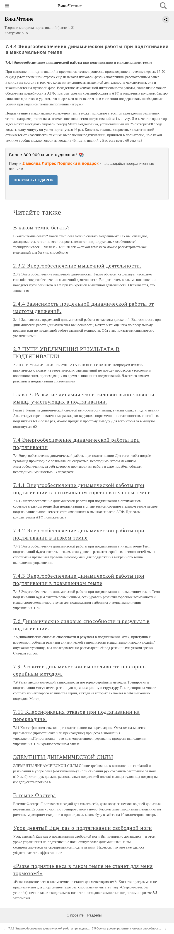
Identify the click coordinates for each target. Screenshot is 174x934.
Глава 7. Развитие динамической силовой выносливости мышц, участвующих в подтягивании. (84, 398)
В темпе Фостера (34, 795)
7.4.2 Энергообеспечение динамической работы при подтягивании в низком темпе (78, 534)
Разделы (94, 915)
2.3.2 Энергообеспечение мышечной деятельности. (77, 265)
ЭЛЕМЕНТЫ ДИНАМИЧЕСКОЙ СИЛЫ (63, 757)
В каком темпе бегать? (41, 227)
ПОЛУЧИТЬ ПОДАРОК (33, 180)
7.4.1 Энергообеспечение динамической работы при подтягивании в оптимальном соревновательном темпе (82, 488)
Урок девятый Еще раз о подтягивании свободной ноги (82, 827)
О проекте (75, 915)
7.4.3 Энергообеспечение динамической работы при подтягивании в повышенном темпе (78, 579)
